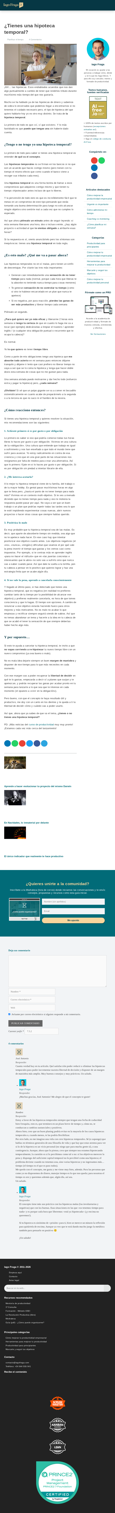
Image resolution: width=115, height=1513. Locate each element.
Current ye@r (16, 1031)
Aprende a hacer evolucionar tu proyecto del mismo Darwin (37, 786)
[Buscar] (107, 1288)
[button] (108, 5)
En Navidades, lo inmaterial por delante (26, 822)
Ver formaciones (98, 334)
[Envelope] (6, 1378)
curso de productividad (41, 724)
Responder (21, 1062)
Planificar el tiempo (15, 39)
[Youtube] (19, 1378)
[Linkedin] (13, 1378)
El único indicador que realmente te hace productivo (33, 856)
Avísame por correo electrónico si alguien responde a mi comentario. (46, 1014)
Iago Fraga (25, 1089)
